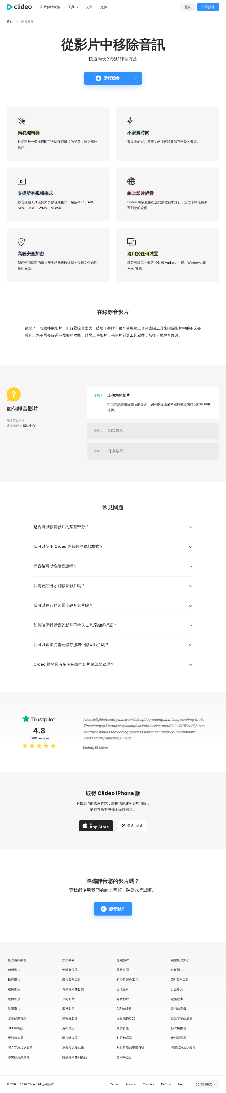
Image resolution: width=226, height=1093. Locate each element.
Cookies (148, 1084)
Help (181, 1084)
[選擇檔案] (136, 78)
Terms (114, 1084)
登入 (187, 7)
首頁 (10, 21)
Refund (166, 1084)
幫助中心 (29, 426)
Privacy (131, 1084)
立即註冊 (208, 7)
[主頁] (21, 7)
